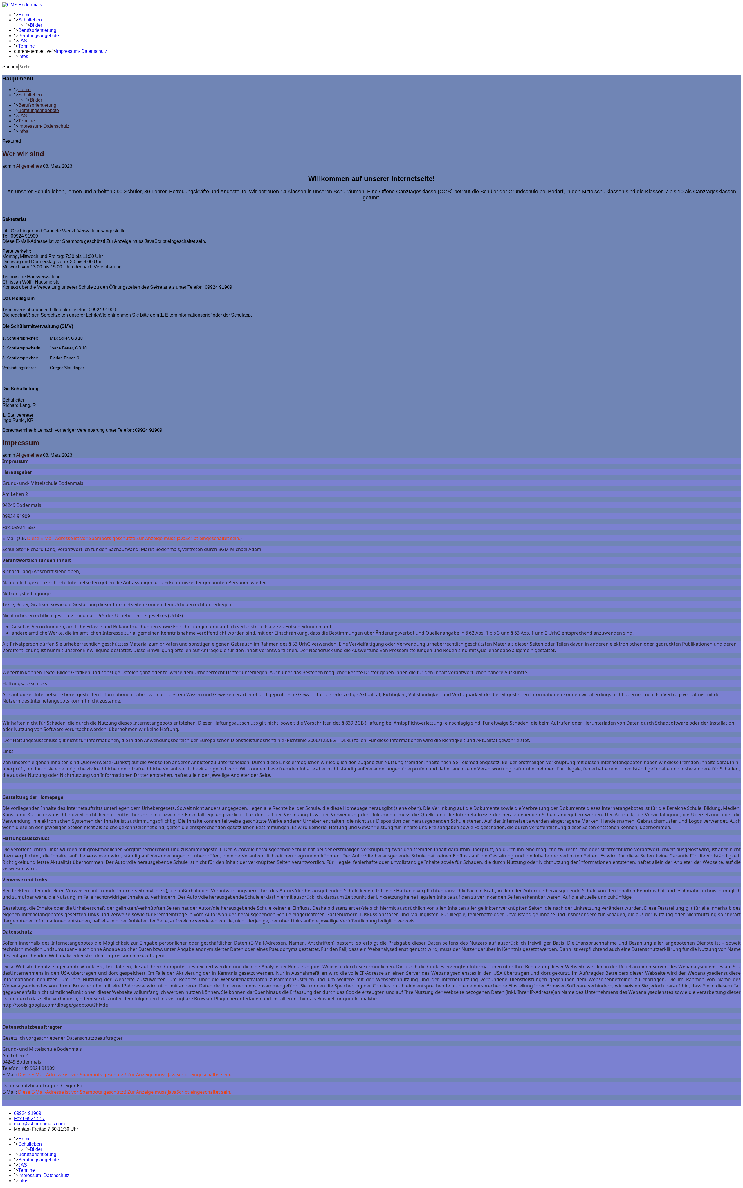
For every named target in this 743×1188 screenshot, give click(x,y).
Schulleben (30, 19)
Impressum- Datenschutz (81, 51)
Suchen (10, 66)
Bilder (36, 25)
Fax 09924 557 (29, 1118)
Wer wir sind (23, 154)
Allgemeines (29, 166)
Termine (26, 46)
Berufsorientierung (37, 30)
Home (24, 14)
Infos (23, 56)
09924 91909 (27, 1113)
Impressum (20, 443)
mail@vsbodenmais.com (39, 1123)
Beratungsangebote (38, 35)
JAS (22, 40)
